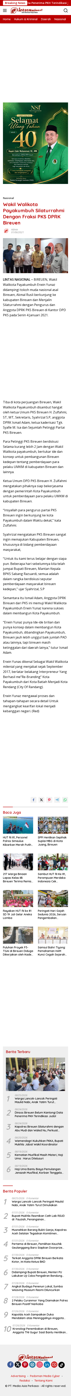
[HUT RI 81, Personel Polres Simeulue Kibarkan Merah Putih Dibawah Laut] (18, 825)
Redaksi (25, 1380)
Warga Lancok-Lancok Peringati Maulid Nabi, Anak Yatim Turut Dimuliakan (36, 1100)
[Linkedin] (47, 1364)
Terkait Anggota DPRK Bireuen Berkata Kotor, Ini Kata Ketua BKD (37, 1259)
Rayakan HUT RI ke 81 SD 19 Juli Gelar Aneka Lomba (17, 914)
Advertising (18, 1376)
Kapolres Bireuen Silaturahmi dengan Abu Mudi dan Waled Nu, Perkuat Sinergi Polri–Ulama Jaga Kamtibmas (39, 1128)
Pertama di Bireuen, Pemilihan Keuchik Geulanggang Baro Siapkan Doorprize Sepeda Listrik (37, 1245)
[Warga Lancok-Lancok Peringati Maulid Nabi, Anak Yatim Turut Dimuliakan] (35, 1074)
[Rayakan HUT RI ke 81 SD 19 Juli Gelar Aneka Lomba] (18, 898)
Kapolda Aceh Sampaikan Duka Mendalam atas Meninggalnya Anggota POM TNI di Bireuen (38, 1316)
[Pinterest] (25, 1364)
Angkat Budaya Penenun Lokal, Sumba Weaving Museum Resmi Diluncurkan (37, 1288)
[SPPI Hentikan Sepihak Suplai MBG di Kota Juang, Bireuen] (53, 825)
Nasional (8, 198)
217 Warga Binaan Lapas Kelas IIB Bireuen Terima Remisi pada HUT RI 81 (17, 877)
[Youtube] (54, 1364)
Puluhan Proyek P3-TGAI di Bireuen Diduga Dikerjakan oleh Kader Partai (18, 951)
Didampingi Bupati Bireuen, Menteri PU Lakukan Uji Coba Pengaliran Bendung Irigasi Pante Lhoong (37, 1274)
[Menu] (5, 10)
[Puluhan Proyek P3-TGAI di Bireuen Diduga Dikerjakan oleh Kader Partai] (18, 935)
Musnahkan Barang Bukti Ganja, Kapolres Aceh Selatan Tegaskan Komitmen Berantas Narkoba (39, 1231)
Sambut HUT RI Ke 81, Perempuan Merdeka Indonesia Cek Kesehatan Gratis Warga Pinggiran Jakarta (51, 877)
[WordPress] (32, 1364)
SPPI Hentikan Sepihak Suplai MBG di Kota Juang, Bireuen (52, 841)
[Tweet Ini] (41, 800)
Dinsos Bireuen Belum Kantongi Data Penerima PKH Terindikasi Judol (39, 1114)
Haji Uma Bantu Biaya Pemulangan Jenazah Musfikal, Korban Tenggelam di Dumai (39, 1170)
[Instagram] (39, 1364)
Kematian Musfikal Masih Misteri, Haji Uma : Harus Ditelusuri (39, 1156)
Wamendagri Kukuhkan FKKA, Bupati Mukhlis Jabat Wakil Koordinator (39, 1142)
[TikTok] (61, 1365)
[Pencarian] (66, 10)
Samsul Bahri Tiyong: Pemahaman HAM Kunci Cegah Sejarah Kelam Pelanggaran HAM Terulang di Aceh (52, 951)
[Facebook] (10, 1364)
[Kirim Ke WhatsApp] (65, 800)
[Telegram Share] (57, 800)
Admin (14, 229)
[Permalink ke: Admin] (6, 231)
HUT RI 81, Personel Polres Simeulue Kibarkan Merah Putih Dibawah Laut (17, 841)
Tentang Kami (43, 1380)
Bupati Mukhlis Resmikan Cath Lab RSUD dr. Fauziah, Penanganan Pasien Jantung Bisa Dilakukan (38, 1217)
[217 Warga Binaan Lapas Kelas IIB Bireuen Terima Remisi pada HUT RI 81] (18, 861)
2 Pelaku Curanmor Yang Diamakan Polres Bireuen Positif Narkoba (40, 1302)
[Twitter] (18, 1364)
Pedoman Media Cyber (45, 1376)
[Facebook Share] (33, 800)
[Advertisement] (35, 59)
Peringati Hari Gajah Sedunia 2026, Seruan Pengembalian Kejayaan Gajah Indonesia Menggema (52, 914)
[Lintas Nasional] (26, 10)
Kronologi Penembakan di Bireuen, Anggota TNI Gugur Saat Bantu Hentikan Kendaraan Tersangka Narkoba (39, 1330)
